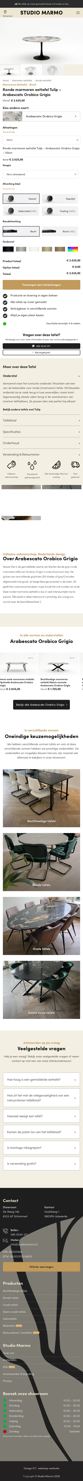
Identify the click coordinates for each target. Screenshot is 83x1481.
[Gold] (60, 249)
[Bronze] (47, 249)
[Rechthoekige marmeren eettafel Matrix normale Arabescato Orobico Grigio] (20, 663)
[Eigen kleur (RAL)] (73, 249)
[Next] (79, 669)
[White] (34, 249)
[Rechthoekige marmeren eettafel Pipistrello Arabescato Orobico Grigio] (62, 663)
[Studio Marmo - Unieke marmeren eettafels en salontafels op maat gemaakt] (41, 12)
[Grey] (21, 249)
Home (6, 80)
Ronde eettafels (43, 80)
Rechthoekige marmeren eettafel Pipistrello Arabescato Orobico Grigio (61, 682)
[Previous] (4, 669)
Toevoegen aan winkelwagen (41, 285)
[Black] (8, 249)
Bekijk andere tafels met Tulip (22, 409)
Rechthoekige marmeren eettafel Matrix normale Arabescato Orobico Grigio (18, 682)
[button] (78, 12)
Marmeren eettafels (22, 80)
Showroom (8, 13)
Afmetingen (10, 129)
